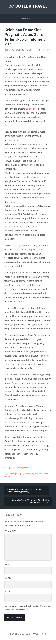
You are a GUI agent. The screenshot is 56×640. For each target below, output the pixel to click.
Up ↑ (43, 634)
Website (9, 592)
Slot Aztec (32, 108)
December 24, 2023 (14, 50)
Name (8, 564)
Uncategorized (22, 467)
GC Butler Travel (28, 6)
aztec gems (14, 473)
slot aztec (39, 473)
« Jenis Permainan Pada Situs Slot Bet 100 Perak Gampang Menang (26, 490)
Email (8, 578)
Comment (10, 531)
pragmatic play (27, 473)
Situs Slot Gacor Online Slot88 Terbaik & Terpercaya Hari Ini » (30, 501)
